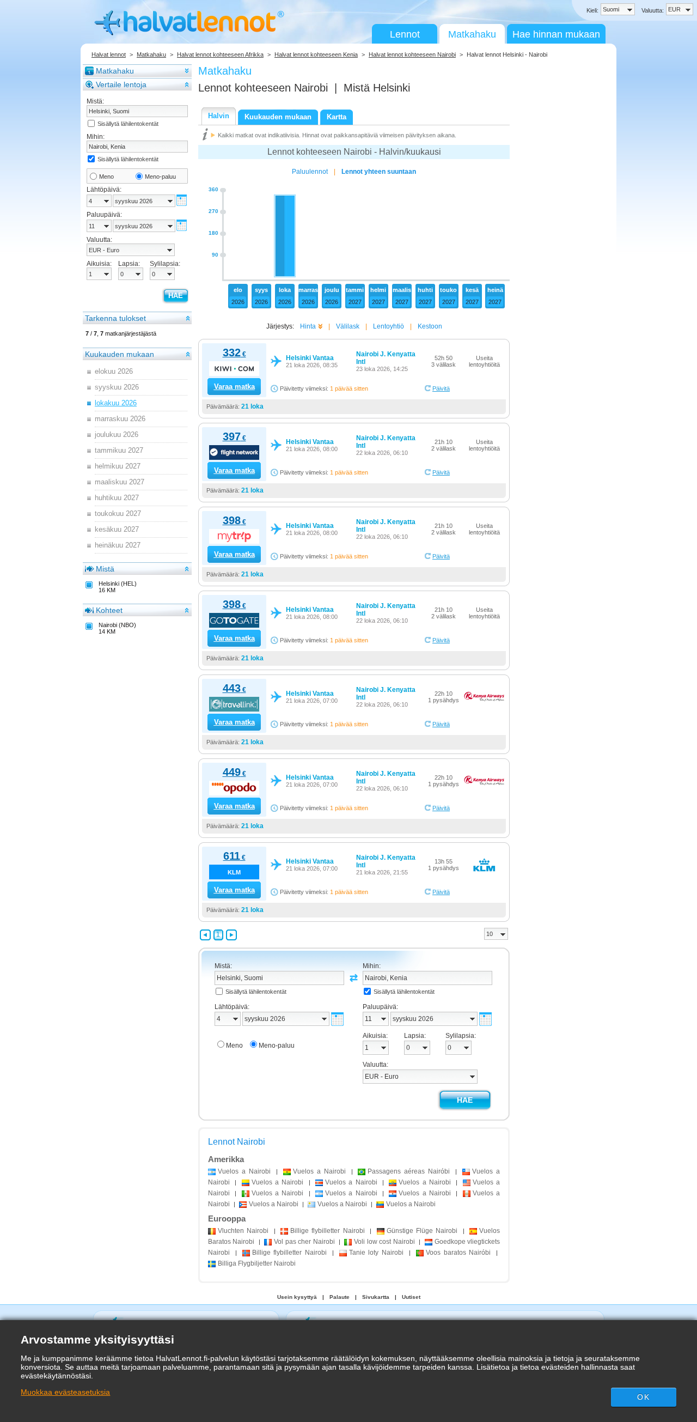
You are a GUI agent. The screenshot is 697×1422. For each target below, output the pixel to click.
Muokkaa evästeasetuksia (65, 1392)
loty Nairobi (376, 1252)
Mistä (105, 568)
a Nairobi (244, 1171)
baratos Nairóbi (458, 1252)
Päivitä (441, 388)
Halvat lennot (108, 54)
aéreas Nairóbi (409, 1171)
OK (643, 1397)
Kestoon (430, 326)
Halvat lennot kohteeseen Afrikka (220, 54)
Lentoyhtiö (388, 326)
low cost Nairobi (384, 1241)
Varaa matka (234, 386)
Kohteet (109, 610)
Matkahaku (472, 34)
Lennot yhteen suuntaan (378, 171)
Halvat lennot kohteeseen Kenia (316, 54)
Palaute (339, 1297)
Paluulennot (310, 171)
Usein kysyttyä (297, 1297)
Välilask (347, 326)
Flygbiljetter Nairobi (257, 1263)
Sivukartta (375, 1297)
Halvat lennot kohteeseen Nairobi (412, 54)
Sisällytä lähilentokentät (127, 123)
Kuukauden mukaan (119, 354)
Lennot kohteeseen (263, 88)
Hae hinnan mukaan (556, 34)
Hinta (308, 326)
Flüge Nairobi (422, 1231)
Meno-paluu (160, 176)
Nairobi (243, 1231)
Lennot (405, 34)
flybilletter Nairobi (327, 1231)
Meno (106, 176)
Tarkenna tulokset (115, 318)
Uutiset (411, 1297)
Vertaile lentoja (121, 84)
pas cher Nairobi (304, 1241)
